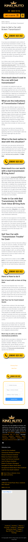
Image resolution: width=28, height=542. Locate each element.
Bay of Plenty (14, 434)
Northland (22, 432)
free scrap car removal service (16, 348)
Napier (23, 436)
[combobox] (7, 385)
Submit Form (14, 399)
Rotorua (4, 436)
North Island (11, 432)
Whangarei (5, 438)
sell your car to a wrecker (12, 154)
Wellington (12, 438)
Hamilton (19, 438)
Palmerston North (12, 439)
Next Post (14, 368)
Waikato (18, 436)
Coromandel (5, 434)
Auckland (11, 436)
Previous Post (14, 365)
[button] (23, 15)
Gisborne (22, 439)
